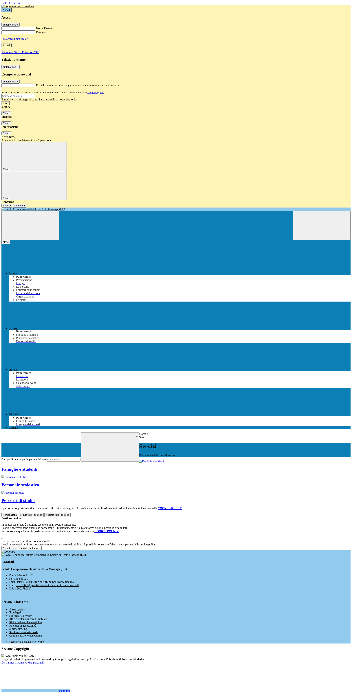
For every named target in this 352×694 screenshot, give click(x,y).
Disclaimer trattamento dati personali (22, 662)
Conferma (19, 205)
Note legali (15, 612)
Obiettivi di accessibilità (22, 625)
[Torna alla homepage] (176, 209)
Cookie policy (17, 609)
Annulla (7, 205)
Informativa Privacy (20, 615)
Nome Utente (44, 28)
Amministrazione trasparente (25, 635)
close (6, 242)
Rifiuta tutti (31, 514)
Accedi (6, 10)
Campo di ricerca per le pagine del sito (23, 459)
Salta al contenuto (11, 3)
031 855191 (21, 578)
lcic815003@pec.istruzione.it (47, 585)
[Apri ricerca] (322, 225)
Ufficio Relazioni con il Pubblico (28, 619)
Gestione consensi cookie (23, 632)
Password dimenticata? (14, 38)
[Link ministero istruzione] (17, 6)
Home (142, 433)
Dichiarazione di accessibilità (25, 622)
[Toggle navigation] (30, 225)
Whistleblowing (18, 628)
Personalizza (10, 514)
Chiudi (6, 113)
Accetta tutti (57, 514)
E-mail (40, 85)
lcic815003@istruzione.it (46, 581)
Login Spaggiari (95, 92)
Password (41, 32)
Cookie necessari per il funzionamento (23, 541)
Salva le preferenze (30, 548)
